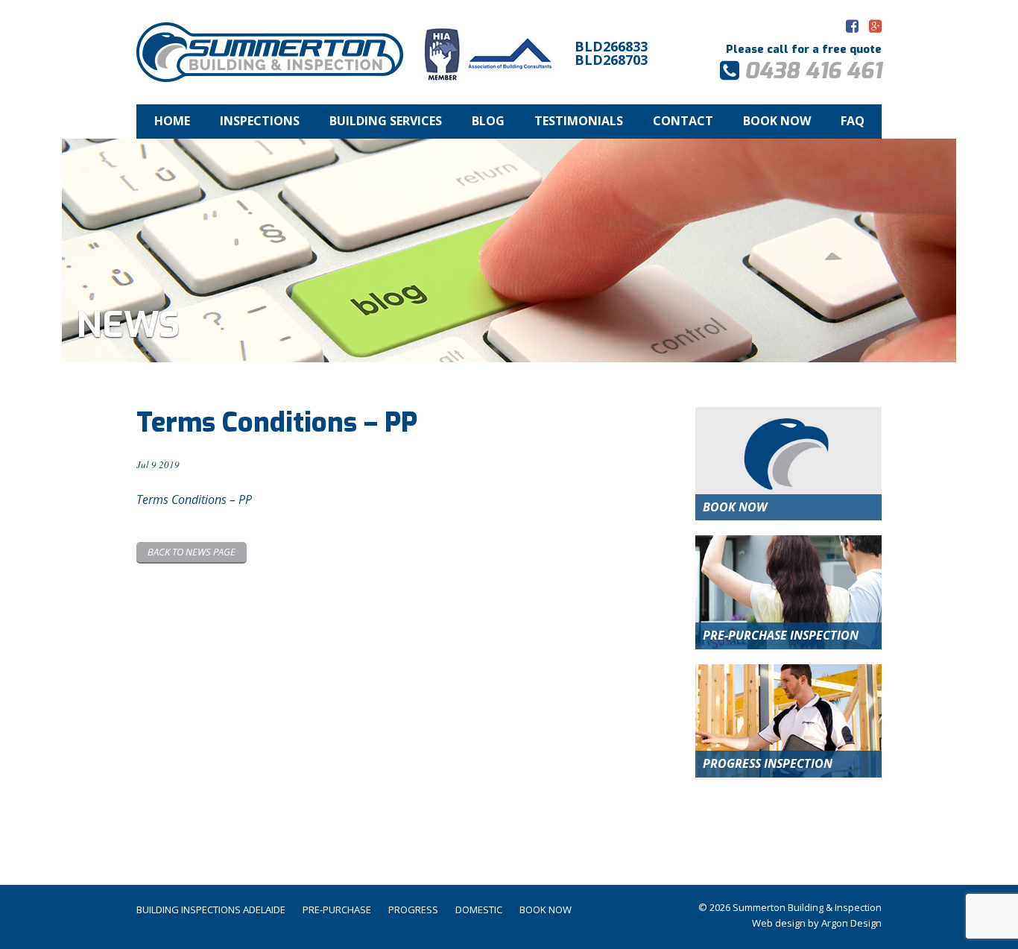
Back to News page (191, 551)
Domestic (478, 909)
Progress (413, 909)
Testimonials (578, 121)
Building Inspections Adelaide (210, 909)
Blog (488, 121)
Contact (683, 121)
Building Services (385, 121)
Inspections (260, 121)
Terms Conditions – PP (194, 499)
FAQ (852, 121)
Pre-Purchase (337, 909)
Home (172, 121)
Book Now (777, 121)
